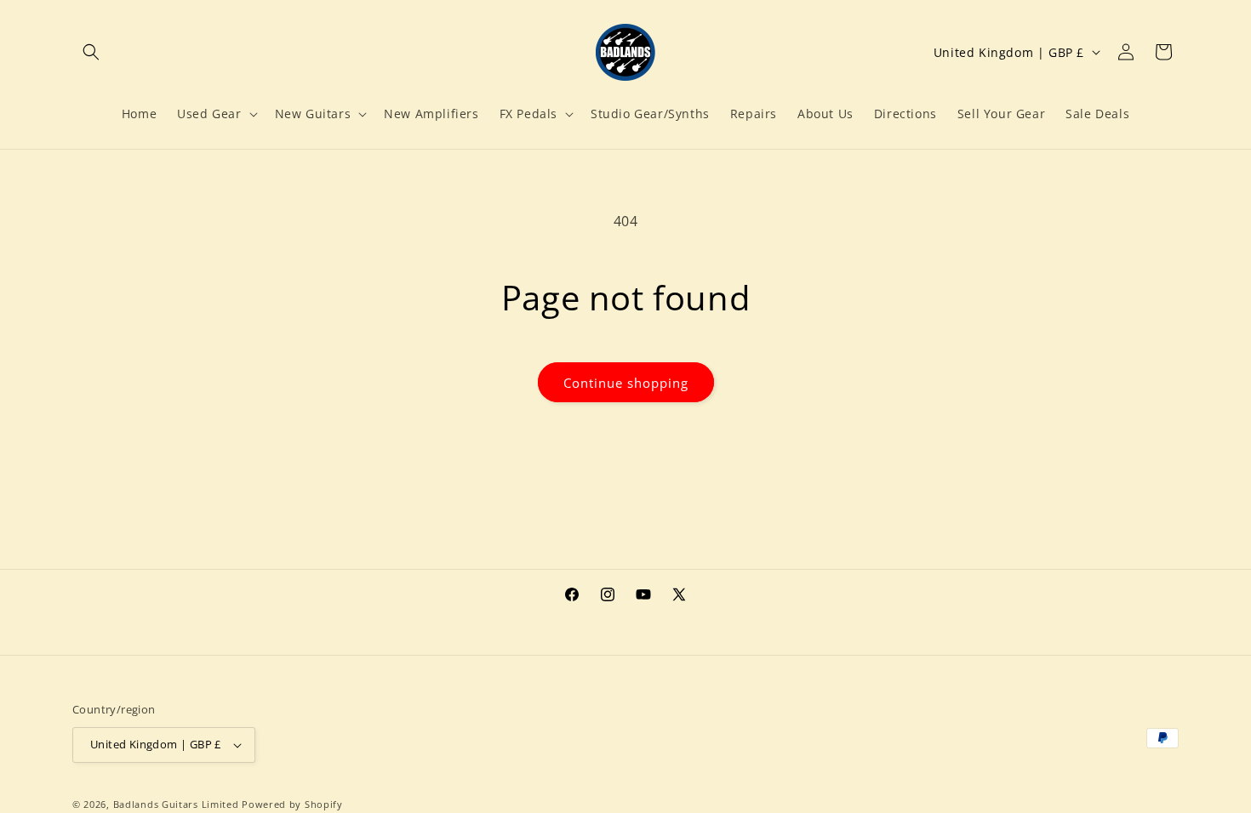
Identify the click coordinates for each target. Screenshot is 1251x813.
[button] (91, 52)
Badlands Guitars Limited (176, 804)
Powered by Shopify (292, 804)
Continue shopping (625, 382)
